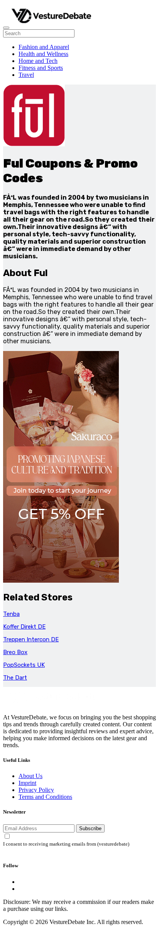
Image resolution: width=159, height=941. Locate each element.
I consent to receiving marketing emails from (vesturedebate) (66, 844)
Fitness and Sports (41, 67)
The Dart (15, 677)
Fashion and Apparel (44, 47)
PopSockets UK (24, 664)
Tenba (11, 613)
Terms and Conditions (45, 796)
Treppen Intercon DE (31, 639)
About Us (30, 776)
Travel (26, 74)
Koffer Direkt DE (24, 626)
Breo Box (15, 652)
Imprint (27, 783)
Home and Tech (38, 61)
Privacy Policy (36, 790)
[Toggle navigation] (6, 28)
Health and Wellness (43, 54)
